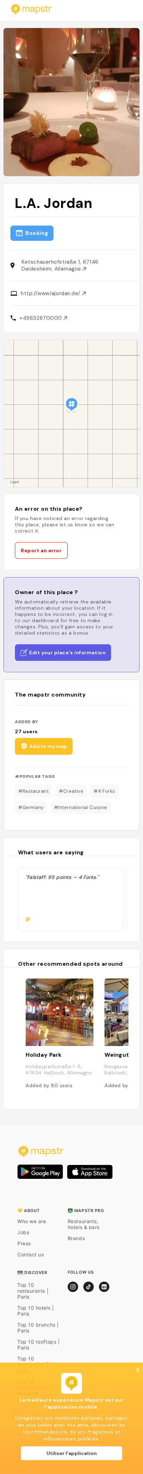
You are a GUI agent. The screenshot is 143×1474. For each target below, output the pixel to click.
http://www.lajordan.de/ (51, 293)
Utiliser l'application (72, 1453)
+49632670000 (41, 318)
